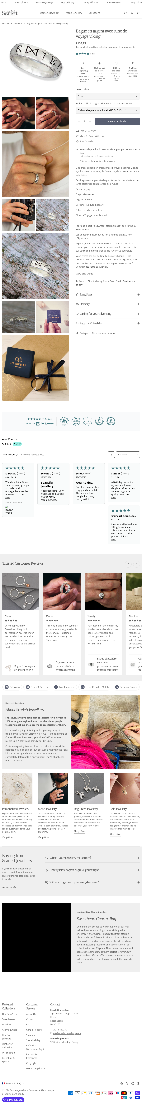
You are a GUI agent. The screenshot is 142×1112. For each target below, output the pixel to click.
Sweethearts (8, 1019)
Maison (5, 23)
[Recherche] (125, 13)
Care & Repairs (34, 1029)
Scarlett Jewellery (19, 1090)
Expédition (92, 47)
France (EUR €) (13, 1083)
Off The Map (8, 1052)
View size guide (84, 273)
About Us (31, 1014)
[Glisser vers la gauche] (128, 564)
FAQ (28, 1024)
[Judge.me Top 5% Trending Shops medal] (110, 421)
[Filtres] (111, 454)
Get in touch (9, 887)
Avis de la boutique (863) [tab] (32, 454)
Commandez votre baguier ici (91, 266)
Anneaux (18, 23)
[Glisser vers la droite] (136, 564)
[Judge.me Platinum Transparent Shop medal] (76, 421)
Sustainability (33, 1040)
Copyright (31, 1063)
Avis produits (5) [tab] (10, 454)
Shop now (7, 837)
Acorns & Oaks (9, 1029)
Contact (30, 1019)
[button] (82, 53)
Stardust (6, 1024)
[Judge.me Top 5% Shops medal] (99, 421)
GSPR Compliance (35, 1068)
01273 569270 (60, 1029)
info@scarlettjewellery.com (67, 1033)
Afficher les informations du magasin (97, 161)
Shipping (30, 1035)
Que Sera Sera (9, 1014)
